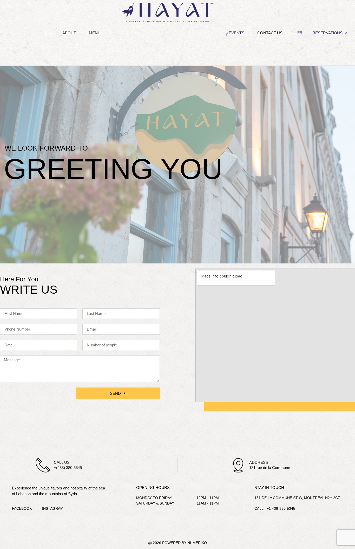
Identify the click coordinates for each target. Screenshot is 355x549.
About (69, 33)
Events (236, 33)
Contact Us (269, 33)
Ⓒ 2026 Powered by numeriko (177, 543)
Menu (95, 33)
